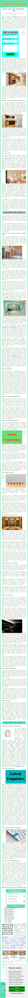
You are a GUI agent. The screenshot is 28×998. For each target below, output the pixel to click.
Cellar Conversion (5, 984)
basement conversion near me (11, 815)
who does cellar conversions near (10, 806)
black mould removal (18, 944)
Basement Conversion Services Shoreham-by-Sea (14, 887)
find (5, 862)
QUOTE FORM (17, 766)
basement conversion (21, 764)
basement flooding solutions (17, 945)
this (10, 858)
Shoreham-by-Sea (15, 355)
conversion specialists (11, 359)
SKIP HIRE (22, 940)
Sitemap (2, 983)
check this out (22, 850)
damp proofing (5, 940)
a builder (13, 946)
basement (7, 133)
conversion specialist (19, 935)
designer (21, 567)
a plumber (24, 943)
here (25, 847)
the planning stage (6, 588)
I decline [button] (17, 990)
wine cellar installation (20, 542)
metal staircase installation (9, 947)
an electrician (7, 943)
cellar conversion (21, 362)
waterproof (23, 672)
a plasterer (13, 939)
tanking (11, 688)
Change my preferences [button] (16, 993)
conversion (21, 23)
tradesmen (21, 948)
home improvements (21, 938)
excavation (23, 708)
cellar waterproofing (6, 743)
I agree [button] (16, 987)
